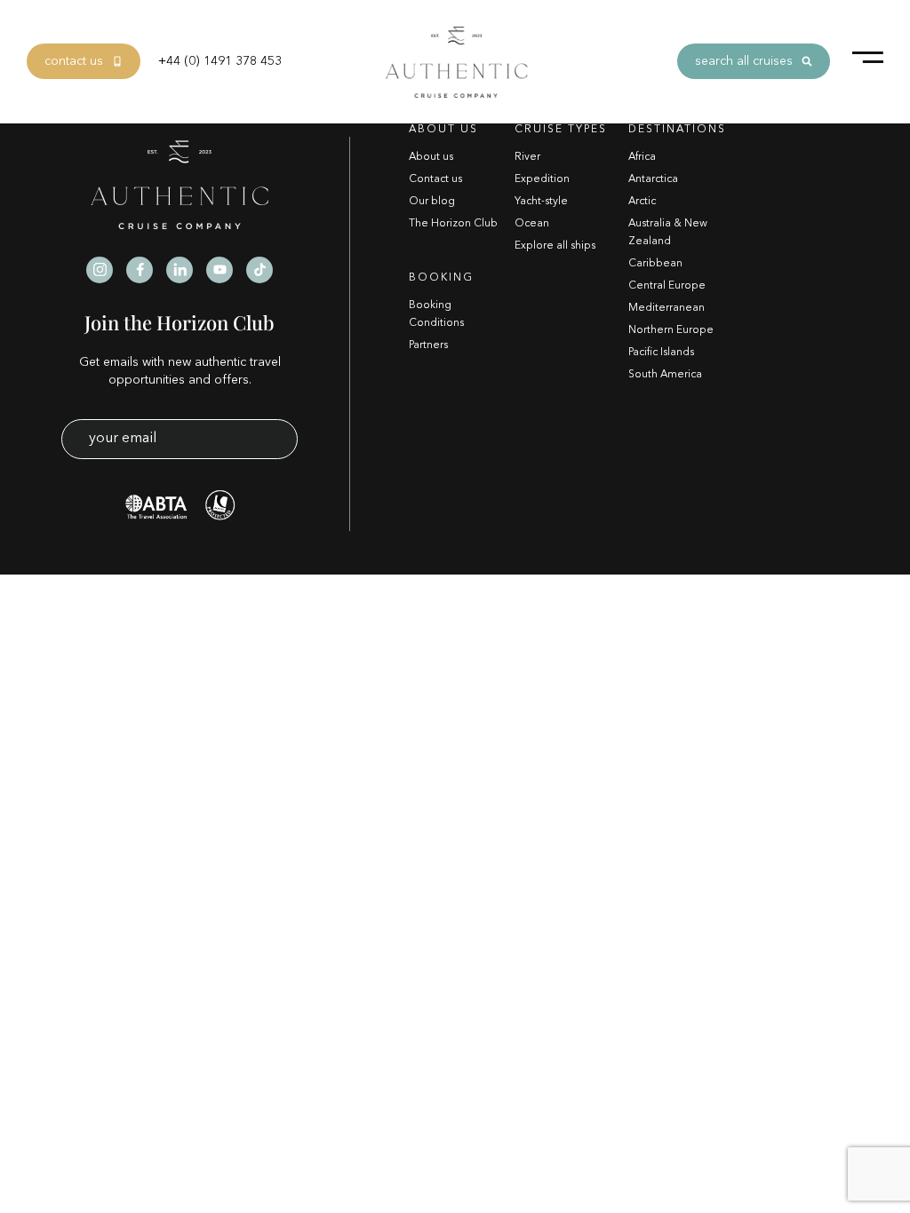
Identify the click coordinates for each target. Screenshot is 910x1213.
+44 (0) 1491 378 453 (220, 61)
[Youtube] (219, 270)
